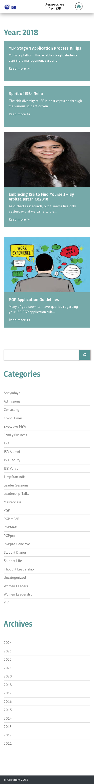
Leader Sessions (16, 485)
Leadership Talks (16, 493)
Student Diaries (15, 552)
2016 (8, 701)
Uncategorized (15, 577)
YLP (7, 603)
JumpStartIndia (15, 476)
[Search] (84, 355)
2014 (8, 718)
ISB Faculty (12, 460)
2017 (8, 693)
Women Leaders (16, 586)
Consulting (11, 409)
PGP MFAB (11, 519)
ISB (6, 443)
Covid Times (13, 418)
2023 (8, 651)
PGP (7, 510)
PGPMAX (10, 527)
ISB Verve (11, 468)
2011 (8, 743)
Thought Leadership (19, 569)
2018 (8, 684)
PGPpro (9, 535)
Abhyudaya (12, 392)
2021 (8, 668)
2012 (8, 735)
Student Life (13, 560)
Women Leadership (18, 594)
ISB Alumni (12, 451)
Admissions (12, 401)
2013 (8, 726)
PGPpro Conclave (17, 544)
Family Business (15, 435)
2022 (8, 659)
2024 (8, 642)
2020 (8, 676)
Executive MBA (15, 426)
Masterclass (12, 502)
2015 (8, 710)
